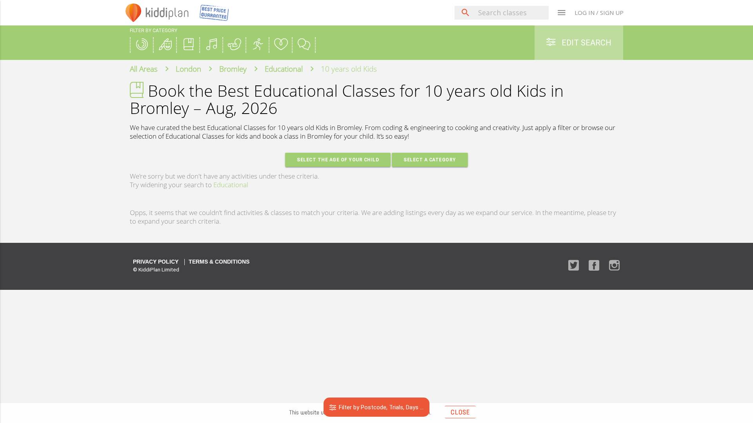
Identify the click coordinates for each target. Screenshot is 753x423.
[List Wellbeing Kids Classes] (281, 45)
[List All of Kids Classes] (142, 45)
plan (167, 12)
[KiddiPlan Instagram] (614, 266)
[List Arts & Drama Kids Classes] (165, 45)
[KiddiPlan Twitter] (573, 266)
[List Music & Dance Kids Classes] (211, 45)
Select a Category (430, 160)
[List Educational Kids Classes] (188, 45)
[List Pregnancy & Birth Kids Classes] (234, 45)
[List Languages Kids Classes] (304, 45)
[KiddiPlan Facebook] (594, 266)
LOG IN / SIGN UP (599, 12)
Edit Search (585, 42)
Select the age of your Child (338, 160)
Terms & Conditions (219, 262)
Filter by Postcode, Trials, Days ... (380, 407)
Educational (230, 184)
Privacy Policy (155, 262)
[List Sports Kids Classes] (257, 45)
